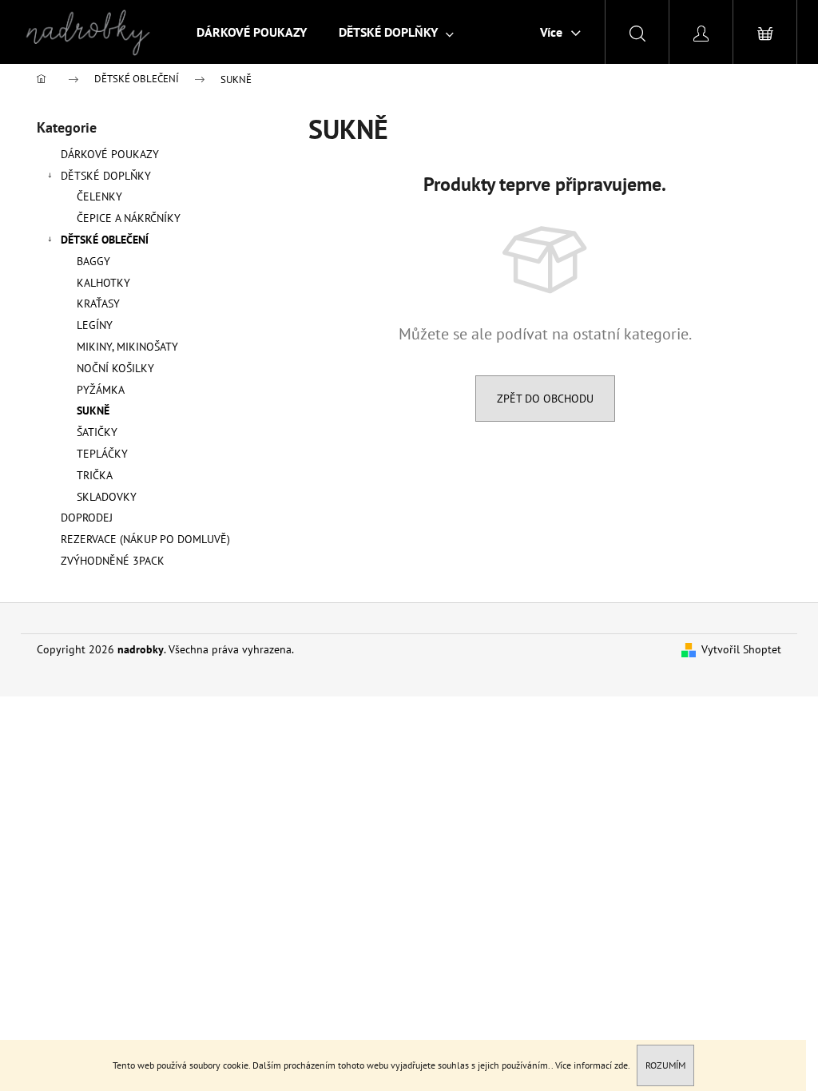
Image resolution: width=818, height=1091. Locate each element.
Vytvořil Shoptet (741, 649)
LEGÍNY (95, 325)
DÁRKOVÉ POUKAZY (110, 154)
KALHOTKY (103, 283)
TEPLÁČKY (102, 453)
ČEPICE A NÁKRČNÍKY (129, 218)
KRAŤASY (98, 303)
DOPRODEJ (87, 517)
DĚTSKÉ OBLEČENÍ (105, 239)
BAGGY (93, 261)
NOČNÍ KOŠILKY (115, 368)
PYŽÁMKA (101, 390)
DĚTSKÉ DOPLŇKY (106, 176)
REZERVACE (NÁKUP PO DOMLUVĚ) (145, 539)
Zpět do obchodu (545, 398)
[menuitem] (252, 32)
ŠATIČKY (97, 432)
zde (621, 1065)
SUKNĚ (93, 410)
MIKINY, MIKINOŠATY (127, 346)
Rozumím (665, 1065)
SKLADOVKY (107, 497)
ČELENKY (99, 196)
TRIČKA (95, 475)
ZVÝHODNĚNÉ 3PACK (113, 560)
